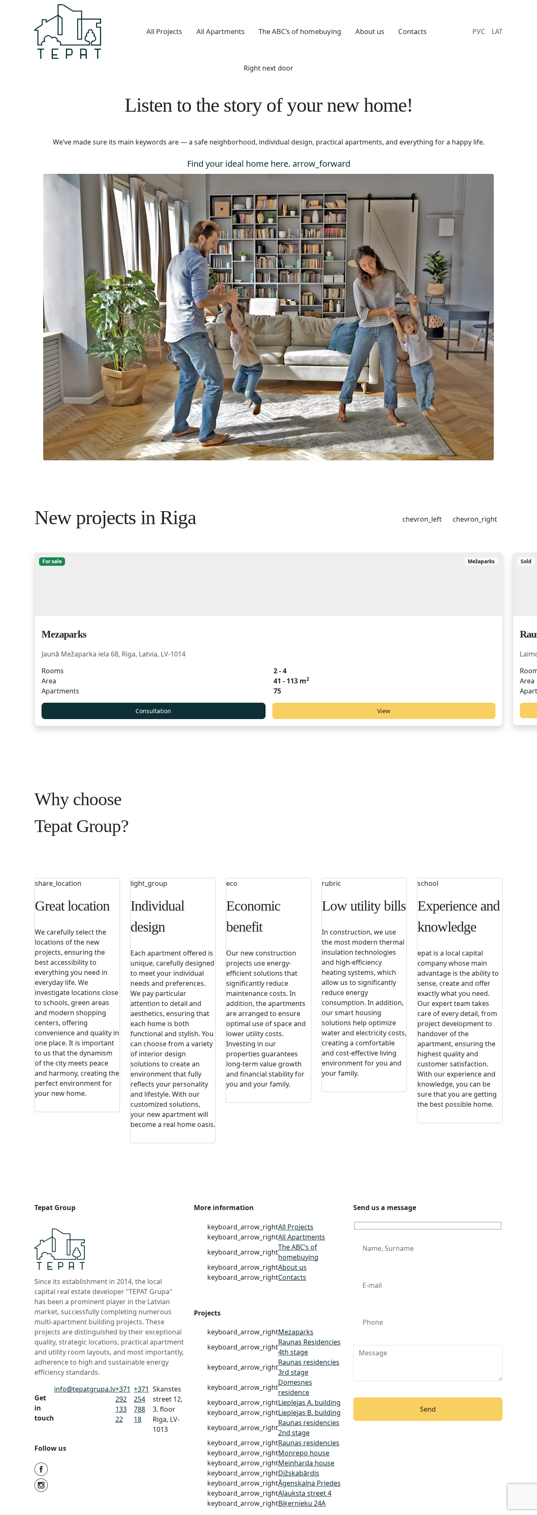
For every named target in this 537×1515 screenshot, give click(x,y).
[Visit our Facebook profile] (109, 1470)
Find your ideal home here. (268, 163)
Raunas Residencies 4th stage (309, 1347)
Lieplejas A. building (309, 1402)
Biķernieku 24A (302, 1503)
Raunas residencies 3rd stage (308, 1367)
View (383, 711)
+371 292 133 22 (122, 1404)
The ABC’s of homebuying (298, 1252)
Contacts (292, 1277)
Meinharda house (306, 1463)
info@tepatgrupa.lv (84, 1389)
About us (292, 1267)
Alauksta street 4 (304, 1493)
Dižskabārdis (298, 1473)
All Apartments (301, 1237)
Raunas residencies (308, 1442)
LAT (497, 31)
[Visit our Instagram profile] (109, 1486)
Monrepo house (303, 1452)
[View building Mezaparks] (268, 584)
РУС (478, 31)
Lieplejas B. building (309, 1412)
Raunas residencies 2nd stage (308, 1427)
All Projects (295, 1226)
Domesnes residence (295, 1387)
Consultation (153, 711)
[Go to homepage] (67, 31)
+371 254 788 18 (141, 1404)
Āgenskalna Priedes (309, 1483)
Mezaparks (295, 1331)
